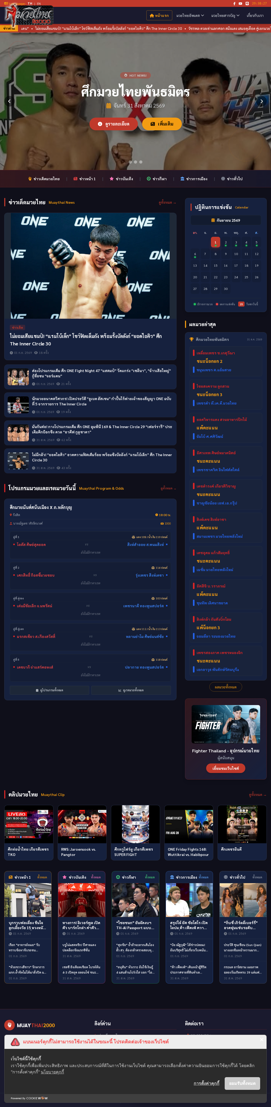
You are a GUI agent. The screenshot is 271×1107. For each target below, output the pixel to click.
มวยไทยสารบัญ (223, 15)
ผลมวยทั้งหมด (226, 686)
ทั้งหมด (42, 877)
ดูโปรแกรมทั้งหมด (51, 690)
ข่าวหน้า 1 (87, 178)
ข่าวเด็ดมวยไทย (47, 178)
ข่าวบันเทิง (124, 178)
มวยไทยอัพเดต (188, 15)
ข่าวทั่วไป (235, 178)
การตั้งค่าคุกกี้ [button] (206, 1083)
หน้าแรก (162, 15)
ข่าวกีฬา (160, 178)
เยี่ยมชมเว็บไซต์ (226, 768)
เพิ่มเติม (165, 124)
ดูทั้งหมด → (168, 202)
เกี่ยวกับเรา (255, 15)
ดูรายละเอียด (116, 124)
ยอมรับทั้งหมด (242, 1083)
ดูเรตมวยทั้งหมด (133, 690)
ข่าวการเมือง (196, 178)
